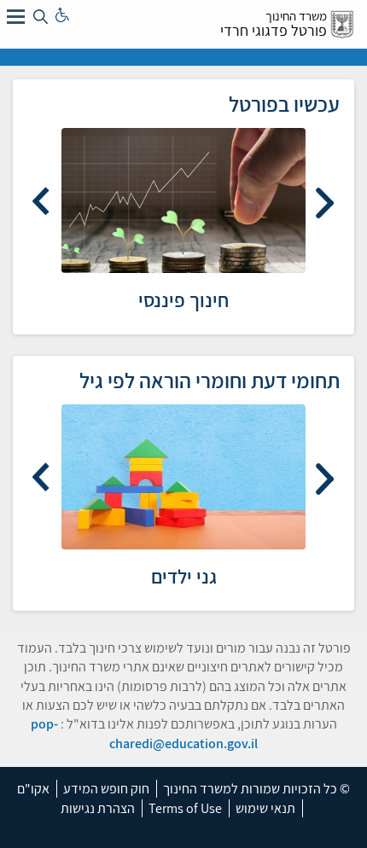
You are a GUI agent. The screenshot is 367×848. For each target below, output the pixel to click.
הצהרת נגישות (98, 808)
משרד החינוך (296, 16)
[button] (16, 15)
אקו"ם (33, 789)
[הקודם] (325, 201)
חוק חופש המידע (106, 789)
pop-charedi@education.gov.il (145, 733)
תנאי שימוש (265, 808)
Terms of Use (185, 808)
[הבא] (42, 201)
